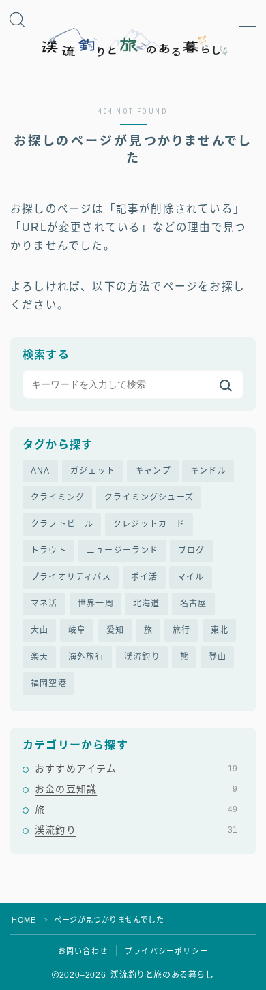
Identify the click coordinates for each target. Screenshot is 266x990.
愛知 (115, 630)
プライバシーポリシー (166, 951)
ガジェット (92, 471)
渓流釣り (142, 657)
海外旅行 (86, 657)
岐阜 (77, 630)
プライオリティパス (71, 577)
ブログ (191, 550)
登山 (217, 657)
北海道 (146, 603)
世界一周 (96, 603)
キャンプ (153, 471)
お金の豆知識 (136, 789)
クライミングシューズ (149, 497)
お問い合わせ (83, 951)
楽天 (39, 657)
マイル (191, 577)
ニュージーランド (123, 550)
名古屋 (193, 603)
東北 (219, 630)
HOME (23, 920)
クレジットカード (149, 524)
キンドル (208, 471)
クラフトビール (62, 524)
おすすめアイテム (136, 768)
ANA (40, 471)
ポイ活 (144, 577)
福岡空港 (49, 683)
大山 (39, 630)
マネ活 (44, 603)
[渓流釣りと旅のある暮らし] (133, 42)
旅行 (181, 630)
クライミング (58, 497)
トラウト (49, 550)
